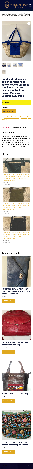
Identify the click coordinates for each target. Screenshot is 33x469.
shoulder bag (17, 118)
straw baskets (24, 118)
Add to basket (8, 111)
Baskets (16, 13)
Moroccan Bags (9, 13)
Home (3, 13)
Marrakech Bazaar (11, 466)
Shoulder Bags (26, 116)
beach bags (11, 118)
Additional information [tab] (20, 127)
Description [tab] (5, 127)
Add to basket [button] (8, 301)
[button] (28, 23)
